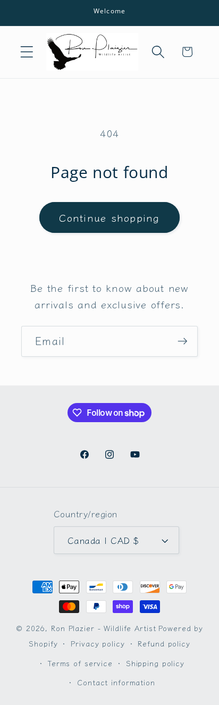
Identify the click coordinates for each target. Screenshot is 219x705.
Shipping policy (155, 663)
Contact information (116, 682)
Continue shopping (109, 217)
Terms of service (80, 663)
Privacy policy (97, 643)
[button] (26, 51)
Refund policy (164, 643)
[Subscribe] (182, 341)
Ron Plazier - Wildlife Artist (103, 628)
